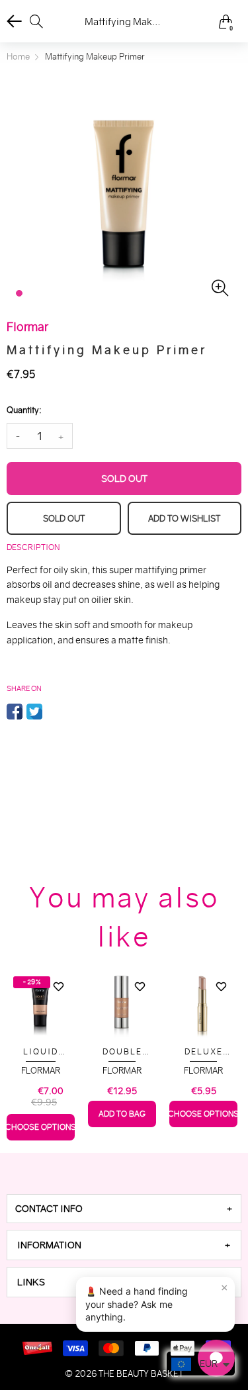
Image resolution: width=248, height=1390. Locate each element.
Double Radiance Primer (122, 1052)
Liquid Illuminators (41, 1052)
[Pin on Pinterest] (54, 711)
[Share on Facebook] (14, 711)
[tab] (124, 1208)
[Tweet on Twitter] (34, 711)
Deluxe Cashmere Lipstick (204, 1052)
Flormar (40, 1070)
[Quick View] (58, 1009)
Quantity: (24, 410)
